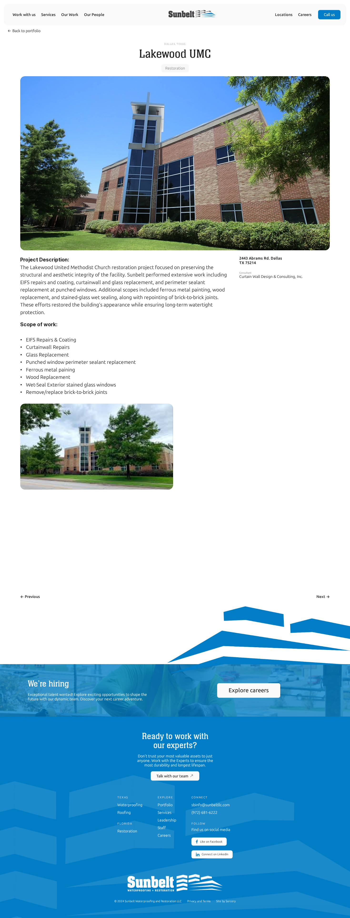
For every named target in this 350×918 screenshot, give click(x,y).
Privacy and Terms (198, 901)
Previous (30, 596)
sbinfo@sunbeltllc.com (210, 805)
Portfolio (165, 805)
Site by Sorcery (226, 901)
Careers (304, 14)
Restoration (127, 831)
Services (48, 14)
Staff (162, 827)
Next (323, 596)
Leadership (167, 820)
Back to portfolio (24, 31)
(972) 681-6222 (204, 812)
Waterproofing (129, 805)
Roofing (124, 812)
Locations (283, 14)
